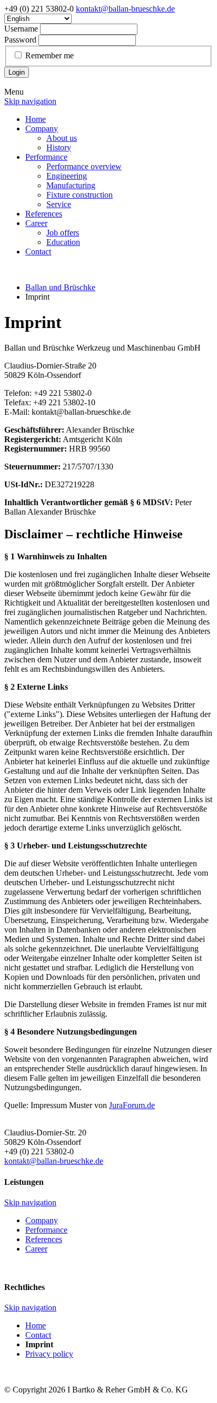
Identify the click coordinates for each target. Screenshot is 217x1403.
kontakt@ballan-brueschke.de (125, 8)
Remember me (49, 55)
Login (16, 72)
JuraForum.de (132, 1105)
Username (21, 28)
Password (20, 39)
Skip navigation (30, 101)
